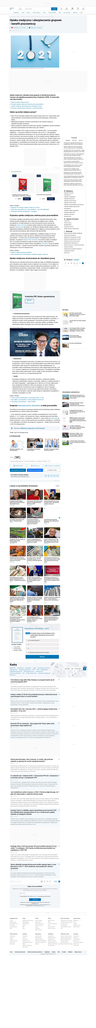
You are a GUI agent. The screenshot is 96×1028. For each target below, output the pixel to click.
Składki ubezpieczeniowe (66, 939)
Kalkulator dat (67, 194)
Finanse (75, 923)
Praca (36, 926)
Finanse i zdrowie (51, 928)
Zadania (11, 939)
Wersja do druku (19, 465)
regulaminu (35, 896)
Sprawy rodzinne (38, 920)
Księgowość (16, 12)
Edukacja (75, 12)
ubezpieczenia (19, 227)
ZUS (23, 673)
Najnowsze (74, 140)
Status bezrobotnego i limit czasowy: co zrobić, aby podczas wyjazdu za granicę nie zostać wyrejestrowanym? (74, 158)
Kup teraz (27, 198)
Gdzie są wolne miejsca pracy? (20, 102)
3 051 (55, 881)
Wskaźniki (69, 231)
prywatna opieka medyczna (16, 461)
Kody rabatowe (76, 939)
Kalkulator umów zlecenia (70, 200)
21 (77, 263)
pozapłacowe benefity (41, 461)
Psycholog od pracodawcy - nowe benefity (23, 401)
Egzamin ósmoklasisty (27, 945)
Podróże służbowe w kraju (66, 936)
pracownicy (45, 243)
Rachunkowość (13, 922)
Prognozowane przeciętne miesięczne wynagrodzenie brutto (73, 249)
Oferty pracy (12, 675)
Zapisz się (35, 899)
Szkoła (24, 937)
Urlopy (34, 667)
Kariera (53, 952)
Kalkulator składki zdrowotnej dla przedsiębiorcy (71, 207)
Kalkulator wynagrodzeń (69, 196)
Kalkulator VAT (51, 939)
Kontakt (64, 952)
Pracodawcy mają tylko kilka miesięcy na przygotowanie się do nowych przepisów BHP (73, 143)
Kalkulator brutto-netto (69, 198)
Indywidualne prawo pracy (16, 671)
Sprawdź (29, 301)
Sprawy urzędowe (39, 925)
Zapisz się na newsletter (53, 465)
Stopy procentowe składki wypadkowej (73, 233)
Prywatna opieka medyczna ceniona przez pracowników (27, 104)
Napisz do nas (36, 465)
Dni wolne (65, 310)
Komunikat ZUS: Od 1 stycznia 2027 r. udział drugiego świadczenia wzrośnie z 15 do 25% (74, 151)
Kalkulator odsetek (52, 940)
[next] (59, 881)
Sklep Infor (37, 928)
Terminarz (69, 260)
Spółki (49, 922)
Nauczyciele (25, 939)
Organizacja (12, 936)
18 (68, 263)
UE (45, 132)
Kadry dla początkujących (44, 673)
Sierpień (76, 260)
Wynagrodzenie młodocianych (71, 243)
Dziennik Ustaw (38, 936)
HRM (38, 669)
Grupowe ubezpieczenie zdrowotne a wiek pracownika (26, 108)
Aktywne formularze (72, 219)
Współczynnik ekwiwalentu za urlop (72, 237)
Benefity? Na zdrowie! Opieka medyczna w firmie (25, 207)
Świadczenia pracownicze (44, 667)
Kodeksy (37, 943)
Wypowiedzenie (13, 669)
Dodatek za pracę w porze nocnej (72, 241)
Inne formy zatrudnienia (15, 673)
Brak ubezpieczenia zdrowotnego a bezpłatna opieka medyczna (29, 254)
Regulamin (47, 952)
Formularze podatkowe (78, 942)
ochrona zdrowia (21, 225)
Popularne (68, 140)
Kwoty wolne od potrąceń (70, 235)
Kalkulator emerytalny (69, 214)
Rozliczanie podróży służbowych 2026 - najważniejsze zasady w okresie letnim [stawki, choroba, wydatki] (73, 180)
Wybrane (81, 140)
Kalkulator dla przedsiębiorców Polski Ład (74, 204)
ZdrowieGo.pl (76, 936)
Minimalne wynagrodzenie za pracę (72, 239)
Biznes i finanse (51, 920)
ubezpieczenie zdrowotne (30, 239)
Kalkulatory (69, 191)
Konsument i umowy (39, 923)
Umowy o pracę (67, 222)
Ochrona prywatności (20, 952)
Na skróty (75, 934)
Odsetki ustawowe (64, 942)
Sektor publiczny (36, 12)
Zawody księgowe (13, 926)
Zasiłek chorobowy (68, 246)
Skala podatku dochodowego (67, 943)
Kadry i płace (12, 942)
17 (65, 263)
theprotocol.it (76, 943)
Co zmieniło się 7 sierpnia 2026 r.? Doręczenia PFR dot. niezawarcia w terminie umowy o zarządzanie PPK (74, 162)
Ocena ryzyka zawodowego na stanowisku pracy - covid (27, 397)
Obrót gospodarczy (14, 923)
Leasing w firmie (51, 926)
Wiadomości (23, 16)
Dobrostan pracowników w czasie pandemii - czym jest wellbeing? (30, 209)
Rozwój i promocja (13, 940)
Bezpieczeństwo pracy (31, 673)
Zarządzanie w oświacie (27, 942)
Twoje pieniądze (52, 12)
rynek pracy (54, 418)
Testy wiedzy (25, 946)
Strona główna (13, 16)
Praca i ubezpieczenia (52, 923)
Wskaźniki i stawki (65, 934)
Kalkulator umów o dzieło (70, 202)
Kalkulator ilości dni (52, 937)
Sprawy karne (38, 922)
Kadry (23, 12)
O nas (11, 952)
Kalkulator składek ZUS (69, 212)
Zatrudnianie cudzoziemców (70, 392)
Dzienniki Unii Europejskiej (40, 940)
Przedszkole (25, 936)
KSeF (81, 12)
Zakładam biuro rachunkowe (66, 920)
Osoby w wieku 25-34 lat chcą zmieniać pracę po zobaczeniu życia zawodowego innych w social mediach (73, 147)
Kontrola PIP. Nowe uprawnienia (40, 296)
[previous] (42, 881)
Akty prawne (38, 934)
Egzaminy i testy (26, 940)
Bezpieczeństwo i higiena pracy (71, 228)
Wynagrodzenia (67, 224)
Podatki (11, 920)
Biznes (28, 12)
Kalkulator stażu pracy (52, 942)
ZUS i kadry (12, 925)
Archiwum (75, 937)
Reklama (70, 952)
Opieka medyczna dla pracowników (21, 252)
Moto (60, 12)
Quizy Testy (66, 252)
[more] (49, 461)
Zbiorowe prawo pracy (29, 671)
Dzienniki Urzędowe (39, 939)
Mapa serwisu (78, 952)
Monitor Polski (38, 937)
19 (71, 263)
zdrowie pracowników (30, 461)
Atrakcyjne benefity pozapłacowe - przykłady (24, 211)
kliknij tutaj (42, 905)
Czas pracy (66, 220)
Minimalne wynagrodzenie (66, 937)
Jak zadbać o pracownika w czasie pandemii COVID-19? (27, 399)
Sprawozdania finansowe (66, 926)
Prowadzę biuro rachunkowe (66, 922)
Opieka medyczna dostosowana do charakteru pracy (26, 106)
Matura (24, 943)
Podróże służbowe (64, 940)
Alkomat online (67, 216)
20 (74, 263)
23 (82, 263)
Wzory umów (76, 940)
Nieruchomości (66, 12)
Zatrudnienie (28, 667)
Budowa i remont (76, 925)
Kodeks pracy (20, 667)
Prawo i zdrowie (38, 929)
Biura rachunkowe (65, 918)
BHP (34, 669)
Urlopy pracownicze (68, 226)
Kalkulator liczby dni (68, 192)
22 (80, 263)
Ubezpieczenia (39, 671)
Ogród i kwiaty (76, 926)
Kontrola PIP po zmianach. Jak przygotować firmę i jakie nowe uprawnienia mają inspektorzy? (74, 154)
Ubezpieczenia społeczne (25, 669)
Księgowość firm (13, 918)
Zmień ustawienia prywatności (34, 952)
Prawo (44, 12)
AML (62, 928)
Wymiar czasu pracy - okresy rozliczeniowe (74, 244)
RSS (59, 952)
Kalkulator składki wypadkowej (71, 210)
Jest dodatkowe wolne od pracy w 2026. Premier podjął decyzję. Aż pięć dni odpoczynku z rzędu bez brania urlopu (73, 166)
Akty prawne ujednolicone (40, 942)
